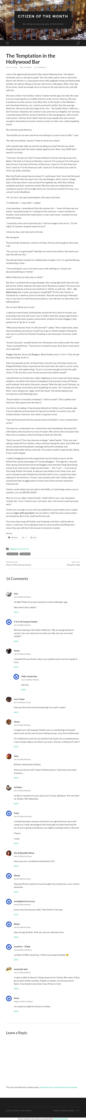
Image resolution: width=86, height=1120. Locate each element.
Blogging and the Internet (19, 549)
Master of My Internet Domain (18, 563)
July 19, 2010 (11, 67)
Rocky (16, 998)
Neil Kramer (25, 67)
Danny (17, 721)
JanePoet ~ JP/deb (22, 946)
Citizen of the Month (43, 16)
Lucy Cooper (19, 699)
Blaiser (17, 924)
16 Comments (40, 67)
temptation (25, 554)
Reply (16, 612)
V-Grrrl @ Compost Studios (26, 621)
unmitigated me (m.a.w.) (24, 901)
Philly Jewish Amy (29, 676)
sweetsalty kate (21, 969)
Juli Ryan (18, 787)
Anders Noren (68, 1111)
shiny (16, 756)
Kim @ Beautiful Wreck (24, 853)
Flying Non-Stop (73, 563)
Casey (16, 813)
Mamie (17, 875)
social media (13, 554)
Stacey (17, 650)
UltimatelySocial (60, 1119)
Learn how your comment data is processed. (58, 1087)
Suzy (16, 593)
